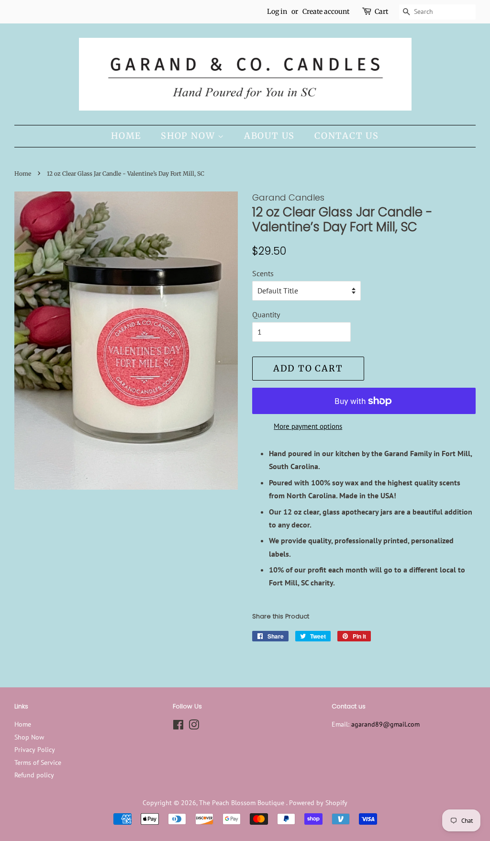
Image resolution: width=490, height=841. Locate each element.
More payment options (308, 426)
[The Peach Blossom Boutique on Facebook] (178, 726)
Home (126, 135)
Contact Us (346, 135)
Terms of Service (37, 762)
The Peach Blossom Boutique (242, 802)
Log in (277, 11)
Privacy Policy (34, 749)
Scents (263, 273)
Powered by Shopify (318, 802)
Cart (381, 11)
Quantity (266, 314)
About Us (269, 135)
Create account (325, 11)
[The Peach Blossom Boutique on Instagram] (194, 726)
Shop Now (189, 135)
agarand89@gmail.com (385, 724)
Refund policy (34, 775)
